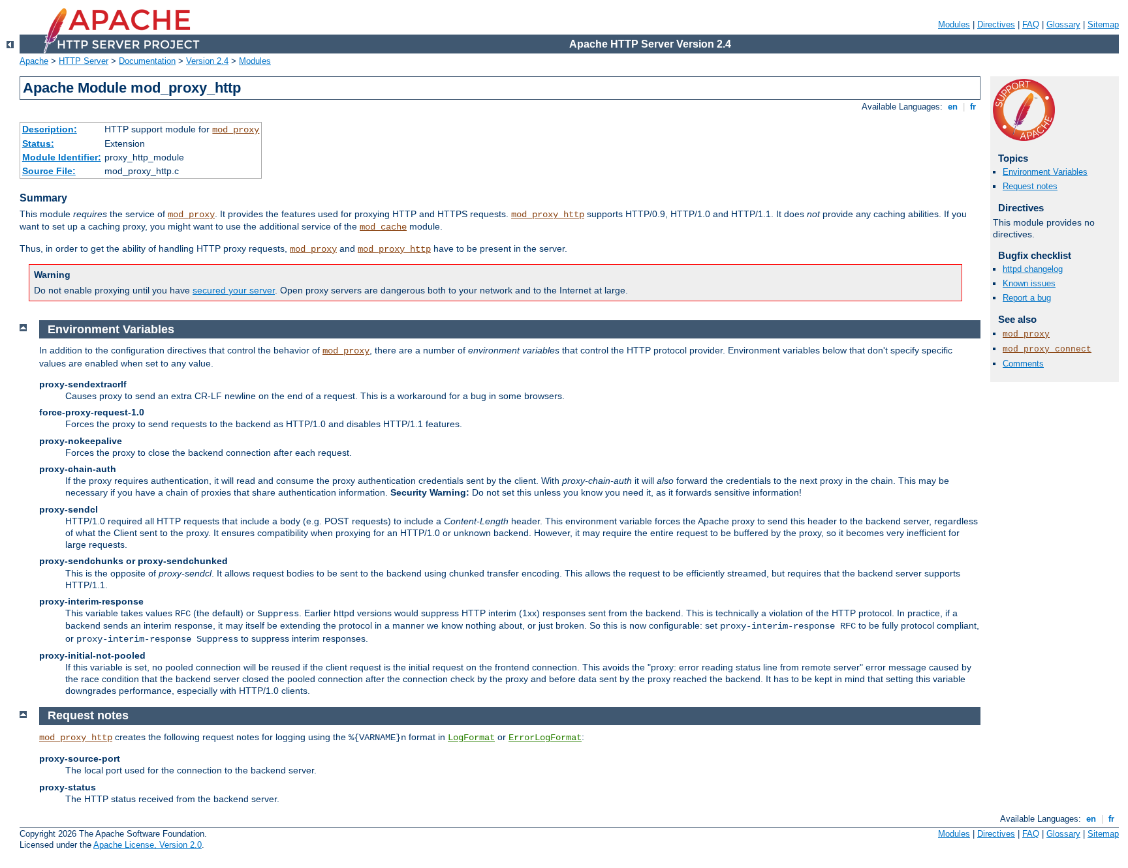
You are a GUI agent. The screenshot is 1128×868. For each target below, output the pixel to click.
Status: (38, 143)
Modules (954, 24)
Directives (996, 24)
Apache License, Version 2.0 (147, 845)
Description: (49, 129)
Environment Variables (1045, 172)
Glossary (1063, 24)
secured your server (234, 290)
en (952, 107)
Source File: (49, 171)
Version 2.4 (207, 61)
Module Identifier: (61, 157)
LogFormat (471, 737)
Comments (1023, 363)
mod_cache (383, 227)
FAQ (1030, 24)
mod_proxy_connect (1047, 349)
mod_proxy (235, 130)
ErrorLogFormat (545, 737)
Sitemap (1103, 24)
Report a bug (1027, 298)
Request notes (1030, 186)
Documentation (147, 61)
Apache (34, 61)
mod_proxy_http (547, 214)
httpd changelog (1033, 269)
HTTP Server (83, 61)
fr (973, 107)
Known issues (1029, 283)
